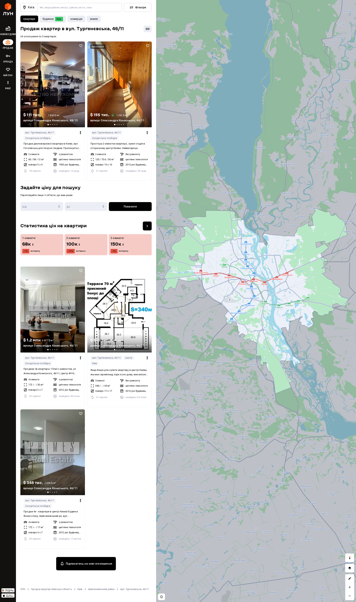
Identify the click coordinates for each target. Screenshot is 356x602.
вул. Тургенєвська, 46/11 (39, 132)
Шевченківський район (101, 589)
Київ (94, 363)
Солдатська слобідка (37, 138)
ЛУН (22, 589)
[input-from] (41, 206)
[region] (256, 301)
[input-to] (86, 206)
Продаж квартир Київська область (51, 589)
